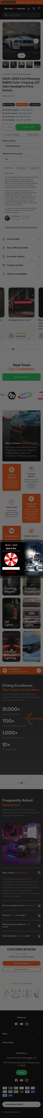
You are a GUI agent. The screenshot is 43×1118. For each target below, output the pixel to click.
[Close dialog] (41, 543)
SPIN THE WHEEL (11, 572)
